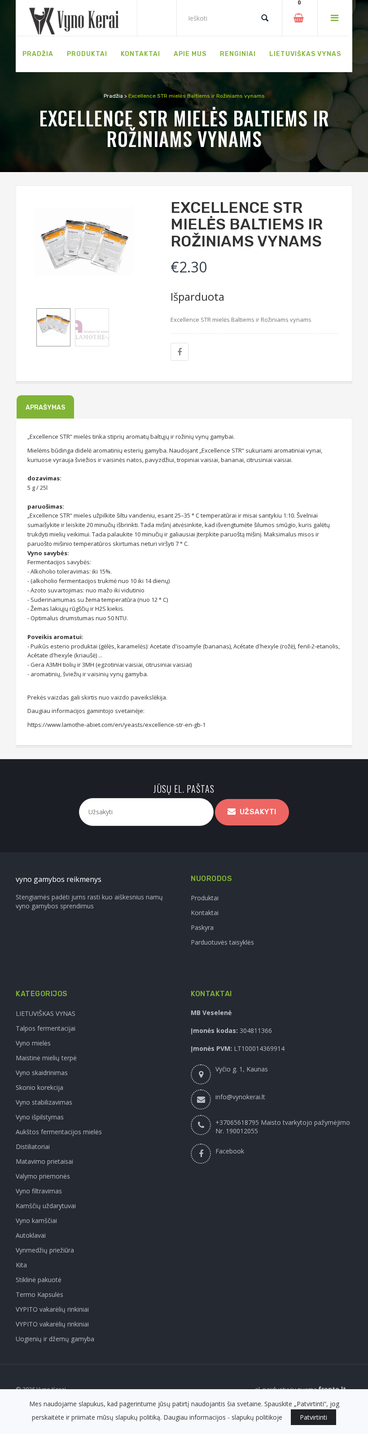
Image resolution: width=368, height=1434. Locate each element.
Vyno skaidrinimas (42, 1072)
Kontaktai (205, 912)
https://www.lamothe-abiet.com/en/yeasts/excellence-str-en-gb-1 (116, 725)
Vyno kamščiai (36, 1220)
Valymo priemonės (43, 1176)
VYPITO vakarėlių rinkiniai (52, 1309)
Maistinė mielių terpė (46, 1058)
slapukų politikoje (257, 1417)
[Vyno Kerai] (76, 18)
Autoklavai (31, 1235)
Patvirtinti (313, 1417)
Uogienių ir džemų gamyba (55, 1339)
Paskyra (202, 927)
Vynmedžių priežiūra (45, 1250)
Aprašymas (45, 407)
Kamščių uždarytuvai (46, 1205)
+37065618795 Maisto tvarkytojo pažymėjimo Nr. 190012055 (282, 1126)
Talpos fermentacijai (45, 1028)
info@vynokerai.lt (240, 1097)
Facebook (229, 1151)
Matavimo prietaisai (44, 1161)
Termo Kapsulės (39, 1294)
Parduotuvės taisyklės (222, 942)
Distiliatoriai (33, 1146)
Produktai (205, 898)
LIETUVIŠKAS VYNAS (45, 1013)
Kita (21, 1265)
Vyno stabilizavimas (44, 1102)
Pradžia (113, 96)
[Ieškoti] (265, 18)
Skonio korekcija (39, 1087)
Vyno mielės (33, 1043)
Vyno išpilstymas (40, 1117)
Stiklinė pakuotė (38, 1279)
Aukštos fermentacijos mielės (59, 1131)
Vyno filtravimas (39, 1191)
